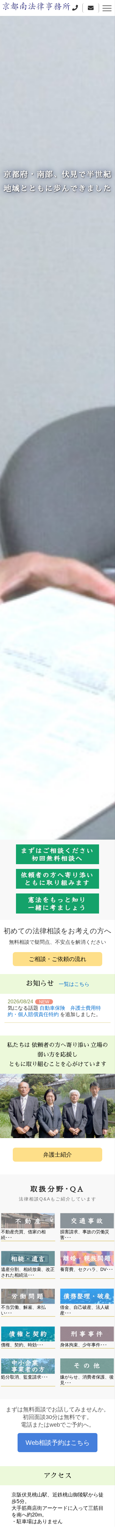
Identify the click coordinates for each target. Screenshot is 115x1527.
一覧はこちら (74, 984)
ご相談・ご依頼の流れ (57, 959)
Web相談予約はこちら (58, 1442)
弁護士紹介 (57, 1154)
